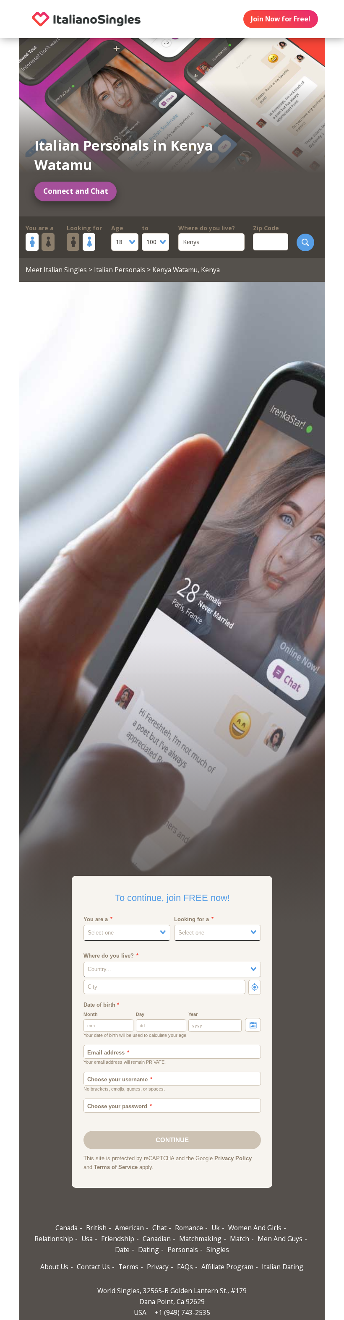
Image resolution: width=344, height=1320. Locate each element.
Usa (87, 1238)
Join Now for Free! (280, 18)
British (96, 1227)
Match (239, 1238)
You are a (40, 228)
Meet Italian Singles (56, 269)
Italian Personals (119, 269)
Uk (215, 1227)
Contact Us (93, 1266)
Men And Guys (280, 1238)
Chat (159, 1227)
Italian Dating (282, 1266)
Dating (148, 1249)
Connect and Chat (75, 191)
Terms (128, 1266)
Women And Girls (254, 1227)
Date (122, 1249)
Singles (217, 1249)
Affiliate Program (227, 1266)
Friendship (117, 1238)
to (145, 228)
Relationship (53, 1238)
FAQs (185, 1266)
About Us (54, 1266)
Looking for (84, 228)
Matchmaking (200, 1238)
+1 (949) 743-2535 (182, 1312)
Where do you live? (206, 228)
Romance (189, 1227)
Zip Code (266, 228)
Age (117, 228)
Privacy (158, 1266)
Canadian (157, 1238)
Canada (66, 1227)
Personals (182, 1249)
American (129, 1227)
